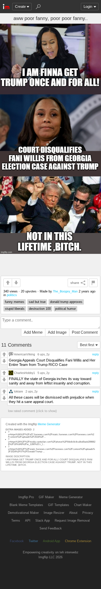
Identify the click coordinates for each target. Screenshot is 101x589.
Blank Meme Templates (26, 505)
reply (95, 354)
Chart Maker (82, 505)
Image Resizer (54, 513)
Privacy (87, 513)
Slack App (42, 520)
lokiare (18, 391)
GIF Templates (58, 505)
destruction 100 (40, 308)
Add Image (57, 332)
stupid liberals (15, 308)
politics (12, 295)
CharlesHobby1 (24, 372)
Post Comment (85, 332)
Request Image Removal (72, 520)
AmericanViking (24, 354)
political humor (65, 308)
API (27, 520)
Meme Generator (49, 424)
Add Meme (33, 332)
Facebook (17, 541)
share (74, 283)
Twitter (33, 541)
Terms (15, 520)
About (73, 513)
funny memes (14, 302)
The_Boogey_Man (65, 291)
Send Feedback (50, 528)
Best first (87, 345)
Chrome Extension (78, 541)
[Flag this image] (93, 283)
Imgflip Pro (26, 497)
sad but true (37, 302)
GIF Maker (46, 497)
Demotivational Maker (23, 513)
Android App (51, 541)
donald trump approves (66, 302)
